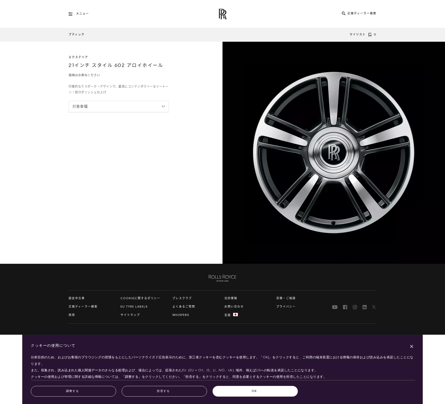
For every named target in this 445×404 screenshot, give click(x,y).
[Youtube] (334, 307)
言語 (227, 315)
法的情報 (230, 298)
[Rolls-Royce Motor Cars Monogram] (222, 14)
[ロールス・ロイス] (222, 278)
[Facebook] (345, 307)
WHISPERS (180, 315)
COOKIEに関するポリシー (140, 298)
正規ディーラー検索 (83, 306)
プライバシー (286, 306)
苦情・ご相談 (286, 298)
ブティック (77, 34)
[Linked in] (364, 307)
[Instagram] (355, 307)
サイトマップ (130, 315)
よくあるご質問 (183, 306)
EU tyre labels (134, 306)
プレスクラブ (182, 298)
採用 (72, 315)
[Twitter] (374, 307)
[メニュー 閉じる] (72, 14)
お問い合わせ (234, 306)
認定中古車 (77, 298)
